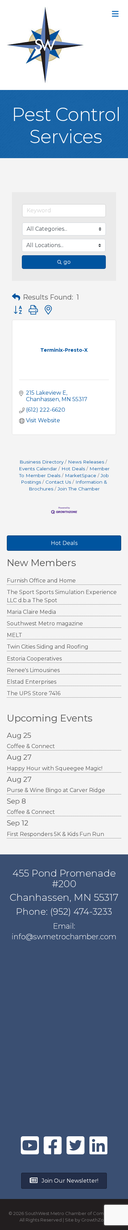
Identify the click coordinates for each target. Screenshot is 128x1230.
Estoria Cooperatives (34, 658)
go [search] (67, 262)
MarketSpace (80, 475)
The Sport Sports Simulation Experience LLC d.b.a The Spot (62, 596)
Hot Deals (73, 468)
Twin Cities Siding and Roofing (47, 646)
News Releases (86, 462)
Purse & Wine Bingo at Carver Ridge (56, 790)
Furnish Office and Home (41, 580)
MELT (14, 635)
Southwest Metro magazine (45, 623)
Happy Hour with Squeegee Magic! (54, 768)
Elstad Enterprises (31, 682)
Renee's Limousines (33, 670)
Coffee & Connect (31, 746)
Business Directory (41, 462)
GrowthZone (95, 1220)
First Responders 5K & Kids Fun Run (55, 834)
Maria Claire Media (31, 612)
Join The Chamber (79, 488)
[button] (16, 297)
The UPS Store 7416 (33, 693)
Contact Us (58, 482)
